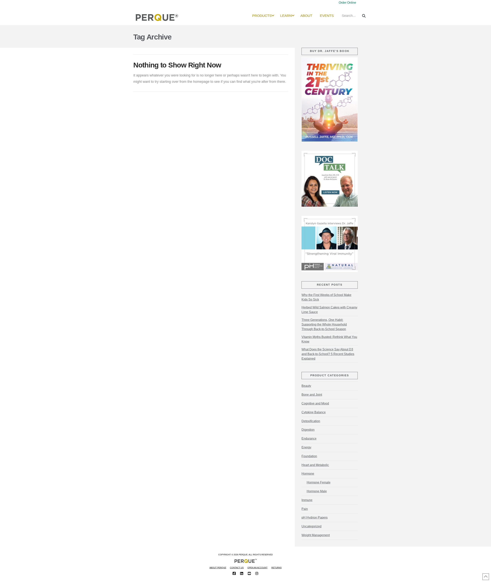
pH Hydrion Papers (315, 517)
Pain (305, 508)
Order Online (347, 2)
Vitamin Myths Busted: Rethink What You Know (329, 339)
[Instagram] (256, 573)
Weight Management (316, 535)
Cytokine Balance (314, 412)
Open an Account (257, 567)
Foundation (309, 456)
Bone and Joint (312, 394)
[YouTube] (249, 573)
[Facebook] (234, 573)
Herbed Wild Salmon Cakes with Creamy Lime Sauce (329, 310)
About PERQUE (217, 567)
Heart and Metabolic (315, 465)
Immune (307, 500)
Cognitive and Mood (315, 403)
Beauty (306, 385)
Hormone (308, 473)
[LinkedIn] (241, 573)
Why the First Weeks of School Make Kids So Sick (326, 297)
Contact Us (237, 567)
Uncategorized (311, 526)
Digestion (308, 429)
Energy (306, 447)
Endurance (309, 438)
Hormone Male (317, 491)
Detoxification (311, 421)
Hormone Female (318, 482)
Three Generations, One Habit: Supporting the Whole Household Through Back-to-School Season (324, 324)
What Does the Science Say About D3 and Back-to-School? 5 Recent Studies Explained (328, 354)
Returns (276, 567)
